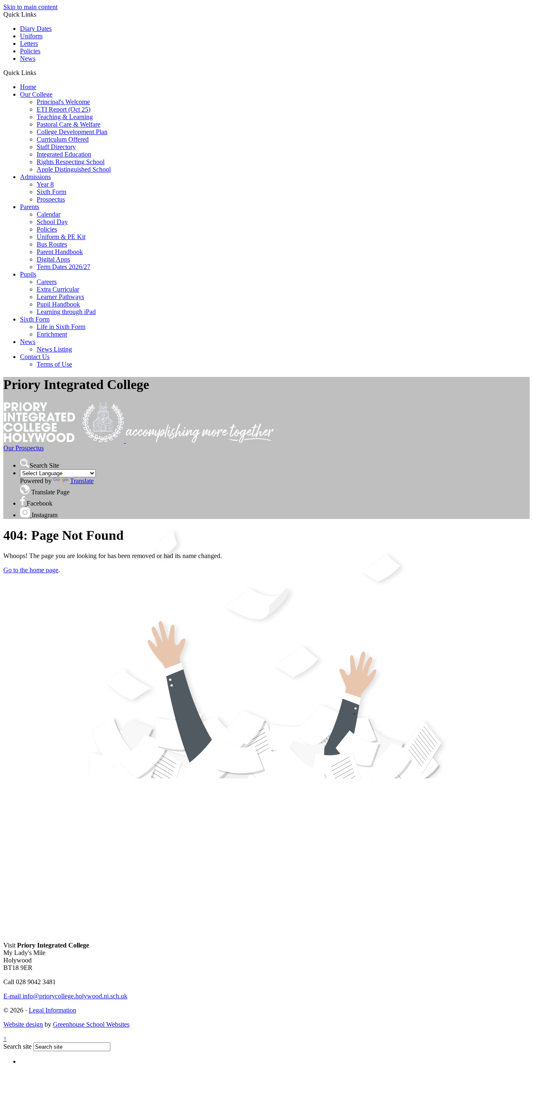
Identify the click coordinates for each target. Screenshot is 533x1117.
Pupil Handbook (58, 304)
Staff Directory (56, 146)
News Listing (54, 349)
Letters (29, 43)
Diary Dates (36, 28)
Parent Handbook (60, 251)
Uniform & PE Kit (61, 236)
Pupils (28, 274)
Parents (29, 206)
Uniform (31, 36)
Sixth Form (51, 191)
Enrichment (52, 334)
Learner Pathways (60, 296)
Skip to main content (30, 6)
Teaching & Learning (65, 116)
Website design (23, 1024)
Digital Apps (53, 259)
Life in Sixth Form (61, 326)
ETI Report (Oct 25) (63, 109)
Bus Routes (52, 244)
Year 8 (45, 184)
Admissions (35, 176)
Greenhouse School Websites (91, 1024)
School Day (52, 221)
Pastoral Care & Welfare (68, 124)
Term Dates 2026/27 (63, 266)
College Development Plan (72, 131)
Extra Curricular (58, 289)
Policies (30, 51)
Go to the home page (30, 569)
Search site (17, 1046)
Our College (36, 94)
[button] (39, 72)
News (27, 58)
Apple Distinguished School (74, 169)
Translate (82, 480)
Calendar (48, 214)
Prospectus (51, 199)
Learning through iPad (66, 311)
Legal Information (52, 1010)
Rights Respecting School (71, 161)
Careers (47, 281)
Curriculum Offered (63, 139)
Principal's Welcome (63, 101)
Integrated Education (64, 154)
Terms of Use (54, 364)
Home (28, 86)
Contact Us (35, 356)
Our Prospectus (23, 447)
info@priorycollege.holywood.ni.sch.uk (65, 996)
